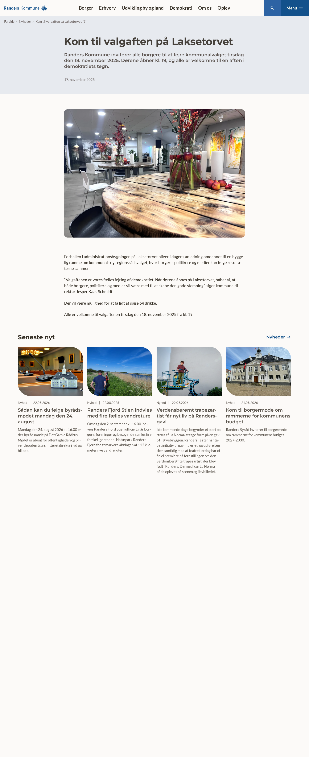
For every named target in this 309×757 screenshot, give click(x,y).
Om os (205, 8)
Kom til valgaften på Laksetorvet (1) (61, 21)
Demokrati (181, 8)
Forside (9, 21)
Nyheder (25, 21)
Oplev (224, 8)
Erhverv (107, 8)
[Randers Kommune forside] (26, 8)
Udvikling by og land (143, 8)
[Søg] (272, 8)
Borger (86, 8)
